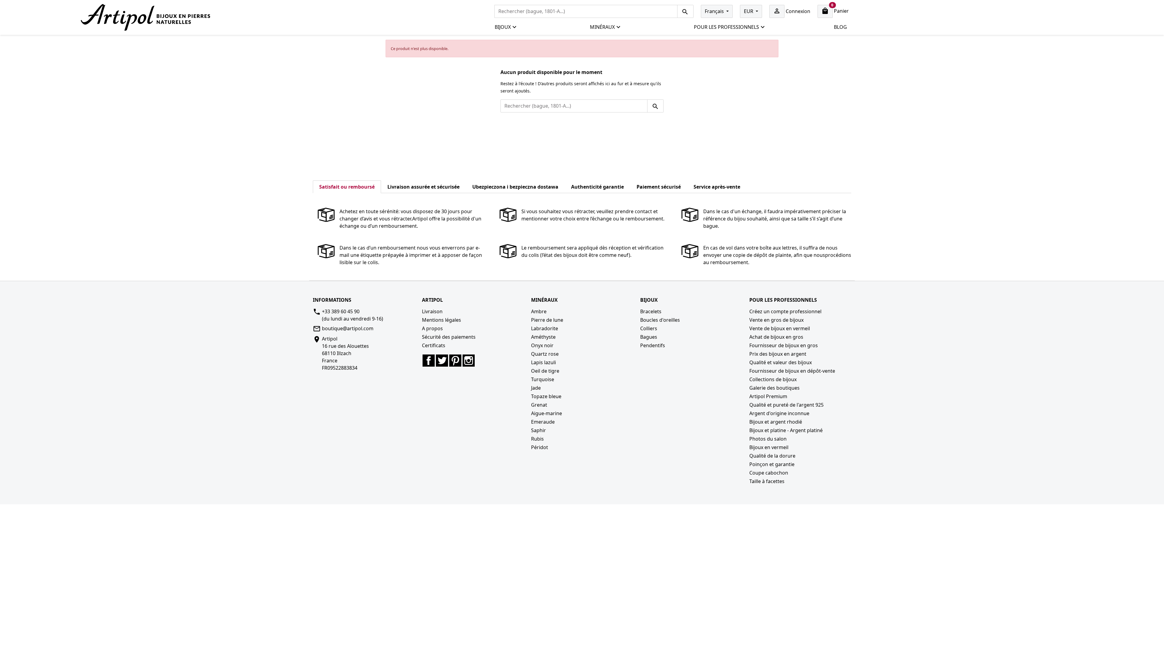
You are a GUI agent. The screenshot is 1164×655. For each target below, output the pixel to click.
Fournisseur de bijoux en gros (783, 345)
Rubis (537, 438)
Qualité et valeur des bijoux (780, 362)
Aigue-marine (546, 413)
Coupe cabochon (768, 472)
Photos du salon (768, 438)
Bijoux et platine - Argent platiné (786, 430)
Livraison (432, 311)
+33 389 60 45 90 (341, 311)
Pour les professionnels (726, 27)
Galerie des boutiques (774, 388)
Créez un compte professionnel (785, 311)
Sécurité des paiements (449, 337)
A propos (432, 328)
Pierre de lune (547, 320)
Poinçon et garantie (771, 464)
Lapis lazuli (543, 362)
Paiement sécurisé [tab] (659, 186)
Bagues (648, 337)
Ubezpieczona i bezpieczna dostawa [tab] (515, 186)
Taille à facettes (766, 481)
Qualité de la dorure (772, 455)
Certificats (433, 345)
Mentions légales (441, 320)
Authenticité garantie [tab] (597, 186)
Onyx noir (542, 345)
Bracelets (650, 311)
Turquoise (542, 379)
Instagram (469, 360)
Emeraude (543, 421)
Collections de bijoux (773, 379)
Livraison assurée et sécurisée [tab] (423, 186)
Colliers (648, 328)
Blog (840, 27)
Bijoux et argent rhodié (775, 421)
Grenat (539, 404)
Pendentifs (652, 345)
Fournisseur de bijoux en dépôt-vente (792, 371)
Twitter (442, 360)
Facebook (429, 360)
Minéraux (602, 27)
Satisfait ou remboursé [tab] (347, 186)
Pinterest (455, 360)
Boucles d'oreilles (660, 320)
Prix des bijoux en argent (777, 354)
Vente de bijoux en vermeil (779, 328)
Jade (536, 388)
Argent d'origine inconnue (779, 413)
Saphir (538, 430)
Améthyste (543, 337)
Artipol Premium (768, 396)
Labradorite (544, 328)
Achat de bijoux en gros (776, 337)
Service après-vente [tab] (717, 186)
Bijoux (503, 27)
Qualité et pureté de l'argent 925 (786, 404)
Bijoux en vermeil (768, 447)
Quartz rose (545, 354)
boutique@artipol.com (347, 328)
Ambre (539, 311)
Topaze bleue (546, 396)
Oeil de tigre (545, 371)
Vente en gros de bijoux (776, 320)
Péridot (539, 447)
